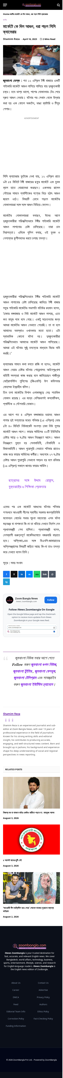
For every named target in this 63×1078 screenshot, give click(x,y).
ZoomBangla (51, 1059)
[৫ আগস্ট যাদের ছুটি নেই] (31, 840)
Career (15, 990)
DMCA (16, 997)
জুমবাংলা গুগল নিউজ (43, 664)
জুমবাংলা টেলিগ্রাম (25, 677)
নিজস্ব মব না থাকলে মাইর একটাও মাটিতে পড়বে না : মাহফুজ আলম (28, 812)
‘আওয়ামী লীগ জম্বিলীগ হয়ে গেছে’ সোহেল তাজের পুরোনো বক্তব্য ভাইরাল (28, 909)
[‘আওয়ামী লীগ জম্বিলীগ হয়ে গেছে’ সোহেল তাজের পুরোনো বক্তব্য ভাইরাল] (31, 888)
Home (6, 14)
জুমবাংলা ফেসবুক (45, 671)
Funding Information (16, 1026)
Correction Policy (16, 1018)
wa (37, 574)
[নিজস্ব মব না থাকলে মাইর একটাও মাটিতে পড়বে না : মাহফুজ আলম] (31, 793)
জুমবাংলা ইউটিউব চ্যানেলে (36, 684)
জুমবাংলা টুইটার (22, 671)
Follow (50, 600)
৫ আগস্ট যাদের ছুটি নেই (12, 860)
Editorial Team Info (16, 1011)
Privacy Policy (43, 997)
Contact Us (43, 983)
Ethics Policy (43, 1011)
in (21, 574)
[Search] (58, 5)
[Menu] (5, 5)
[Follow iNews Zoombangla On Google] (31, 629)
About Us (15, 983)
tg (6, 581)
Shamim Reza (11, 39)
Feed (15, 1004)
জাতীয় (12, 14)
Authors (43, 1004)
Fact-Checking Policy (43, 1018)
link (44, 574)
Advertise (43, 990)
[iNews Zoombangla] (31, 5)
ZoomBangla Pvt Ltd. (23, 1059)
